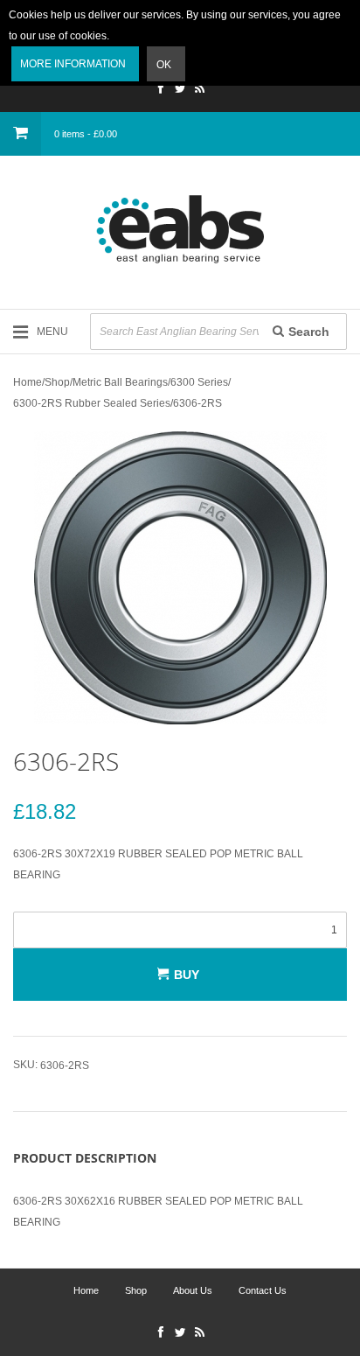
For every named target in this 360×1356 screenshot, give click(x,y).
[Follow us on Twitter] (180, 90)
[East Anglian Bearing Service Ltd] (180, 229)
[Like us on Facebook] (160, 90)
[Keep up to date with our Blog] (199, 90)
